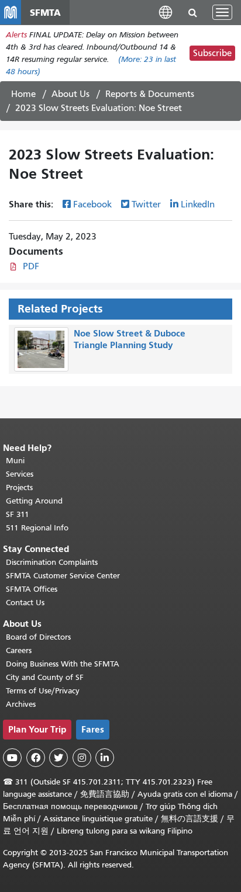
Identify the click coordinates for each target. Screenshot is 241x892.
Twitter (146, 204)
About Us (70, 94)
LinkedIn (198, 204)
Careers (19, 650)
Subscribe (212, 53)
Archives (21, 704)
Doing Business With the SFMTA (62, 664)
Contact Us (25, 603)
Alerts (16, 35)
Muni (15, 461)
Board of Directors (38, 637)
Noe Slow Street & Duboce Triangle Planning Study (129, 339)
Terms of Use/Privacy (43, 691)
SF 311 (17, 514)
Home (23, 94)
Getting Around (34, 501)
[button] (166, 12)
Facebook (92, 204)
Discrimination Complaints (52, 562)
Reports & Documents (149, 94)
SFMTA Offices (31, 589)
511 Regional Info (37, 528)
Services (19, 474)
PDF (31, 266)
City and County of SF (45, 677)
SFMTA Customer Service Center (63, 576)
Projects (19, 487)
